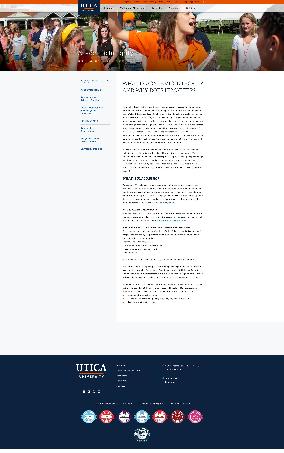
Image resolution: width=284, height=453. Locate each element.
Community (174, 8)
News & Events (164, 2)
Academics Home (90, 90)
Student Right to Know (179, 404)
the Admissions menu (157, 11)
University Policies (91, 149)
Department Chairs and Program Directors (91, 110)
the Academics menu (109, 11)
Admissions (157, 8)
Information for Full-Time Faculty (95, 82)
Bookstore (128, 404)
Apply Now (194, 2)
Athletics (190, 8)
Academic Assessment (87, 129)
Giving (184, 2)
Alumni (176, 2)
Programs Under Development (90, 140)
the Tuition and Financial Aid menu (133, 11)
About (145, 2)
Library (153, 2)
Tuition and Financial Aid (133, 8)
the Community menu (174, 11)
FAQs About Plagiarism (163, 203)
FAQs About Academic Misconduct (171, 220)
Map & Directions (173, 369)
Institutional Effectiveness (106, 404)
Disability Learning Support (151, 404)
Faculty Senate (89, 120)
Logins (127, 2)
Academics (109, 8)
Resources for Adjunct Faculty (89, 99)
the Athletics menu (190, 11)
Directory (136, 2)
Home (80, 61)
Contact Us (170, 382)
